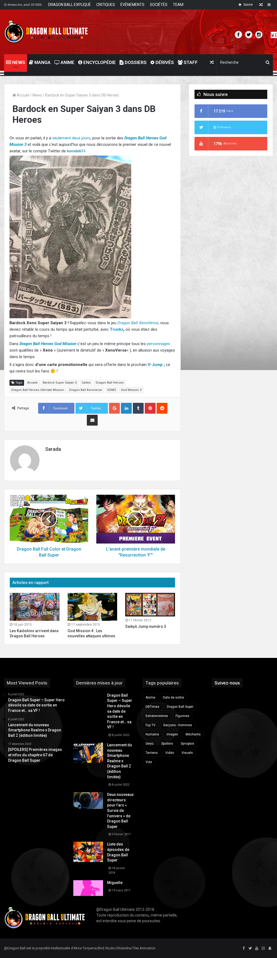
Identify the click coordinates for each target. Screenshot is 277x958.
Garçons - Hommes (177, 725)
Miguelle (115, 882)
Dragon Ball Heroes (110, 382)
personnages (158, 343)
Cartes (86, 382)
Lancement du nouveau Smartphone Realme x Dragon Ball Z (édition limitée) (119, 761)
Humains (152, 734)
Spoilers (167, 743)
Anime (67, 62)
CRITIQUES (105, 4)
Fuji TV (151, 725)
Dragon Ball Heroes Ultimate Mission (37, 390)
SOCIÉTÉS (158, 4)
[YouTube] (256, 948)
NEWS (18, 62)
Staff (190, 62)
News (37, 95)
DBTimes (152, 707)
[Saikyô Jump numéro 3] (150, 604)
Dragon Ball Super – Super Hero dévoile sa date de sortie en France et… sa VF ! (119, 711)
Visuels (187, 753)
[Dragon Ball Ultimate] (46, 31)
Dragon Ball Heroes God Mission (47, 343)
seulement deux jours (71, 138)
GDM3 (111, 390)
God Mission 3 (131, 390)
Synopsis (187, 743)
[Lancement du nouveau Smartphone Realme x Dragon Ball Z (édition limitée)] (88, 752)
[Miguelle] (88, 888)
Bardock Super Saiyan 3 (60, 382)
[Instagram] (263, 948)
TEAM (178, 4)
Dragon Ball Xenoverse (85, 390)
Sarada (53, 449)
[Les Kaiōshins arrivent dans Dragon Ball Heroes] (35, 607)
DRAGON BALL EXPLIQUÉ (69, 4)
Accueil (22, 95)
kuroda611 (76, 151)
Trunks (116, 329)
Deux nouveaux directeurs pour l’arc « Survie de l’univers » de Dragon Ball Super (120, 810)
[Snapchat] (269, 948)
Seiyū (150, 743)
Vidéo (169, 753)
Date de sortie (173, 697)
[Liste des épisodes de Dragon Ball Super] (88, 852)
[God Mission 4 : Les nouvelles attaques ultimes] (92, 607)
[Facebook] (243, 948)
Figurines (182, 716)
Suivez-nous (227, 683)
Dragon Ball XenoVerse (137, 322)
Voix (149, 762)
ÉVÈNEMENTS (132, 4)
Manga (42, 62)
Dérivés (164, 62)
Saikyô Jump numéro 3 (145, 626)
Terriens (152, 753)
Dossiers (135, 62)
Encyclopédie (99, 62)
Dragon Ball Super (180, 707)
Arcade (32, 382)
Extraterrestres (157, 716)
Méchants (193, 734)
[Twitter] (250, 948)
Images (172, 734)
